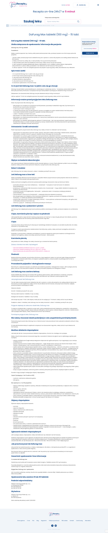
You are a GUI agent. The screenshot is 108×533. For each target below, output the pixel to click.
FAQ (33, 520)
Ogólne (31, 25)
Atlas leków (24, 25)
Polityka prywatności (54, 520)
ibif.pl (59, 529)
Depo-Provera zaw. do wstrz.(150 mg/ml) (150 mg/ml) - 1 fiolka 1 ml (31, 251)
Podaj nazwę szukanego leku (52, 17)
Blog (38, 520)
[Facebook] (52, 526)
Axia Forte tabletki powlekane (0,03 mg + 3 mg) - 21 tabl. (28, 247)
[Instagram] (56, 526)
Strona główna (14, 25)
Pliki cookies (65, 520)
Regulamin (44, 520)
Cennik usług (79, 520)
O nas (28, 520)
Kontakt (72, 520)
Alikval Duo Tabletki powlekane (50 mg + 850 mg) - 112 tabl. (29, 249)
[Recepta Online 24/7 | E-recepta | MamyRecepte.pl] (18, 5)
